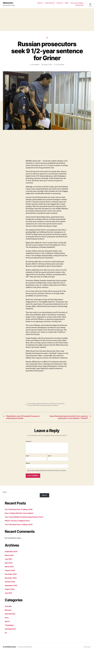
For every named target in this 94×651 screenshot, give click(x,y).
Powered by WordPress (25, 647)
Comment (29, 441)
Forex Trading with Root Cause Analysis (19, 513)
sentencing (45, 405)
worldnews (55, 405)
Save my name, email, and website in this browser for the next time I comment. (46, 470)
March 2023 (9, 567)
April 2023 (8, 563)
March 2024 (9, 555)
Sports (7, 621)
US (47, 37)
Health (34, 405)
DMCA (67, 3)
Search (5, 492)
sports (50, 405)
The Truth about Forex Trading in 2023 (18, 524)
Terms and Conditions (76, 3)
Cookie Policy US (50, 3)
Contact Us (59, 3)
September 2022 (11, 585)
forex (7, 618)
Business (8, 610)
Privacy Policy (79, 5)
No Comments (60, 64)
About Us (40, 3)
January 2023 (10, 570)
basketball (38, 403)
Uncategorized (10, 629)
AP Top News (31, 403)
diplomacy (53, 403)
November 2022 (11, 578)
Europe (30, 405)
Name (28, 456)
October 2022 (10, 582)
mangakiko (37, 64)
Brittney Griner (46, 403)
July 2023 (8, 559)
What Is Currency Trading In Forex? (17, 521)
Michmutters (8, 3)
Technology (9, 625)
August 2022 (9, 589)
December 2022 (11, 574)
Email (49, 456)
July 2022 (8, 593)
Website (28, 463)
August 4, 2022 (48, 64)
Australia (8, 606)
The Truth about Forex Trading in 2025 (18, 509)
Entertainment (60, 403)
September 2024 (11, 551)
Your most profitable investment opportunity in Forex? (24, 517)
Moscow (38, 405)
